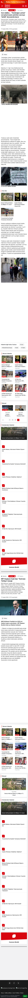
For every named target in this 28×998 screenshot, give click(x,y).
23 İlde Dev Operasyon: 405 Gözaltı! (11, 528)
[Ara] (23, 6)
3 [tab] (15, 419)
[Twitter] (18, 983)
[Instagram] (9, 983)
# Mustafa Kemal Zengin (7, 347)
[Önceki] (3, 420)
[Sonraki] (25, 420)
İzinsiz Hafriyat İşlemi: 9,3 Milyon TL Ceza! (13, 438)
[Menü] (2, 6)
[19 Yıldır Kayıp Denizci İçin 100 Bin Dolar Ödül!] (20, 390)
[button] (26, 6)
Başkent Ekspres (7, 6)
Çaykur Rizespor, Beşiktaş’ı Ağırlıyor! (12, 477)
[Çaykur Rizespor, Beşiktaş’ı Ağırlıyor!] (20, 411)
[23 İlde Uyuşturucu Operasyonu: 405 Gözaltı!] (7, 390)
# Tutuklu (23, 347)
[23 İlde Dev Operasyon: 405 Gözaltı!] (20, 376)
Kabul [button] (25, 996)
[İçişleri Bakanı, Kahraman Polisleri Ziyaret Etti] (21, 200)
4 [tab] (18, 419)
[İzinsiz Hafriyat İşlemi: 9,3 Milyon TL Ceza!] (7, 200)
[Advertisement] (14, 121)
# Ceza (21, 344)
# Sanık (16, 347)
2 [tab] (12, 419)
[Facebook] (14, 983)
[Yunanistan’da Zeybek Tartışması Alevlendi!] (7, 214)
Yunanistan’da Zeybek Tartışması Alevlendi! (14, 464)
